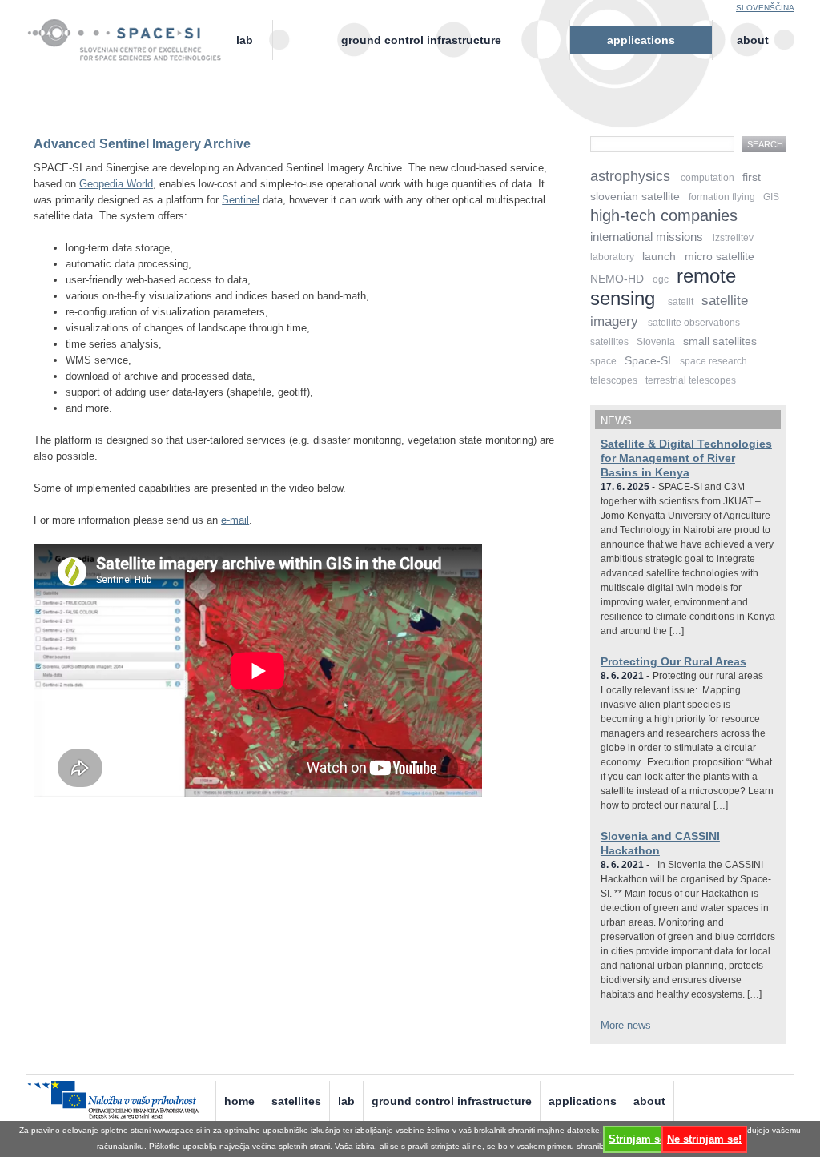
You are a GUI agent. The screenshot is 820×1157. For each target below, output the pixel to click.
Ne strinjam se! (704, 1139)
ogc (661, 279)
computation (707, 177)
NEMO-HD (617, 278)
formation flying (722, 197)
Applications (641, 40)
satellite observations (694, 322)
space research (713, 361)
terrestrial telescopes (690, 380)
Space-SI (648, 360)
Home (239, 1101)
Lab (244, 40)
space (603, 361)
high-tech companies (664, 215)
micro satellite (719, 256)
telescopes (613, 380)
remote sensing (663, 287)
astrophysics (630, 176)
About (753, 40)
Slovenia (656, 342)
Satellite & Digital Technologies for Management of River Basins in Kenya (686, 458)
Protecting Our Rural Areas (673, 661)
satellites (609, 342)
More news (626, 1025)
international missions (646, 236)
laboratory (612, 257)
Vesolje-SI (132, 31)
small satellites (720, 341)
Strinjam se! (639, 1139)
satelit (680, 301)
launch (659, 256)
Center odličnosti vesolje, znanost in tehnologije (132, 53)
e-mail (235, 520)
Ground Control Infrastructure (421, 40)
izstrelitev (733, 237)
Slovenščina (765, 7)
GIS (771, 197)
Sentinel (240, 200)
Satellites (296, 1101)
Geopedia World (116, 184)
